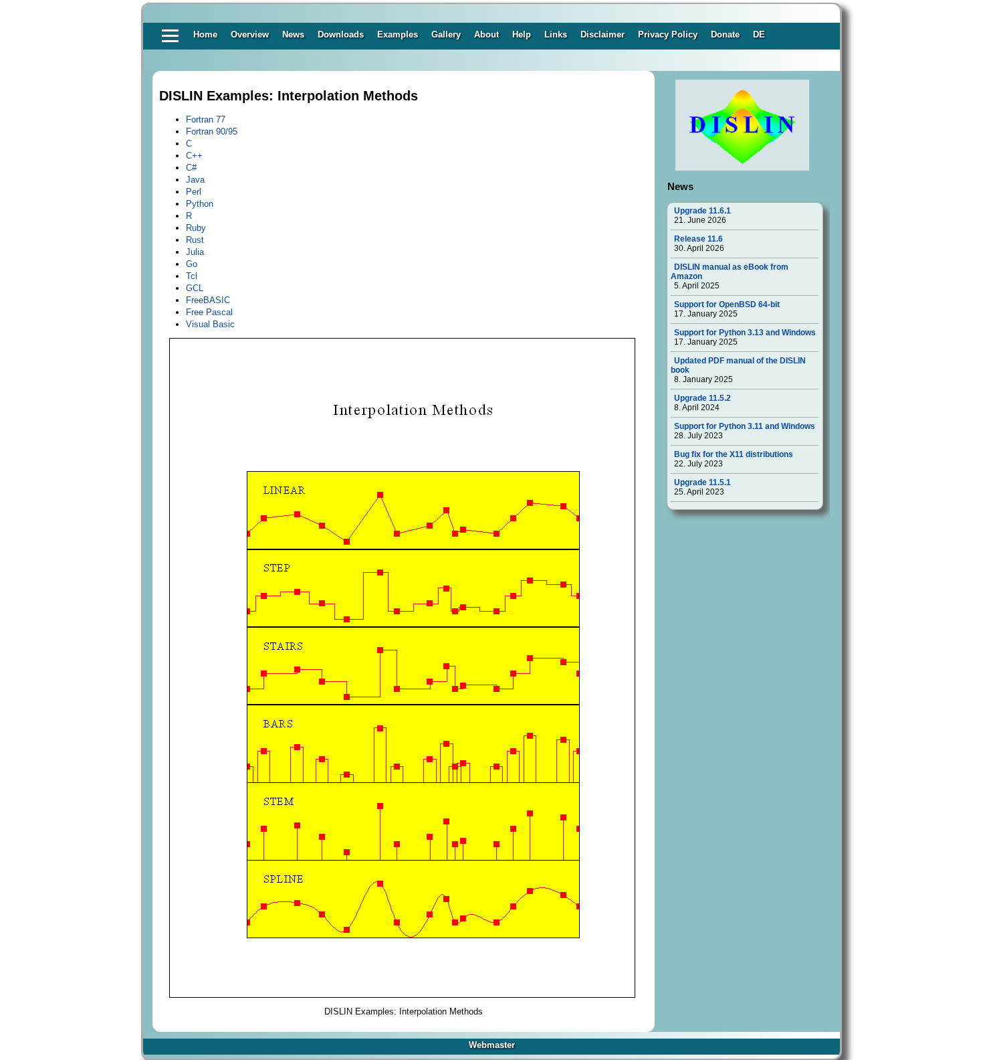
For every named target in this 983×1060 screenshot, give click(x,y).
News (293, 34)
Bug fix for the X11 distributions (733, 454)
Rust (195, 240)
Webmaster (492, 1045)
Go (191, 264)
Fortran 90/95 (211, 131)
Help (521, 34)
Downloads (341, 34)
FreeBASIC (208, 300)
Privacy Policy (667, 34)
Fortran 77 (205, 119)
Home (205, 34)
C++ (194, 156)
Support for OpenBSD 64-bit (727, 304)
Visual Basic (210, 324)
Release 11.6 (698, 239)
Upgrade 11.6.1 (702, 210)
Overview (250, 34)
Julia (195, 252)
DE (759, 34)
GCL (194, 288)
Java (195, 180)
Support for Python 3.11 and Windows (744, 426)
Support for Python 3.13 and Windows (745, 332)
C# (191, 168)
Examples (397, 34)
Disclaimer (602, 34)
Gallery (446, 34)
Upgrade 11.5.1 (702, 482)
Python (199, 204)
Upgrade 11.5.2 (702, 398)
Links (555, 34)
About (486, 34)
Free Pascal (209, 312)
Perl (193, 192)
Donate (725, 34)
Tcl (191, 276)
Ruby (196, 228)
